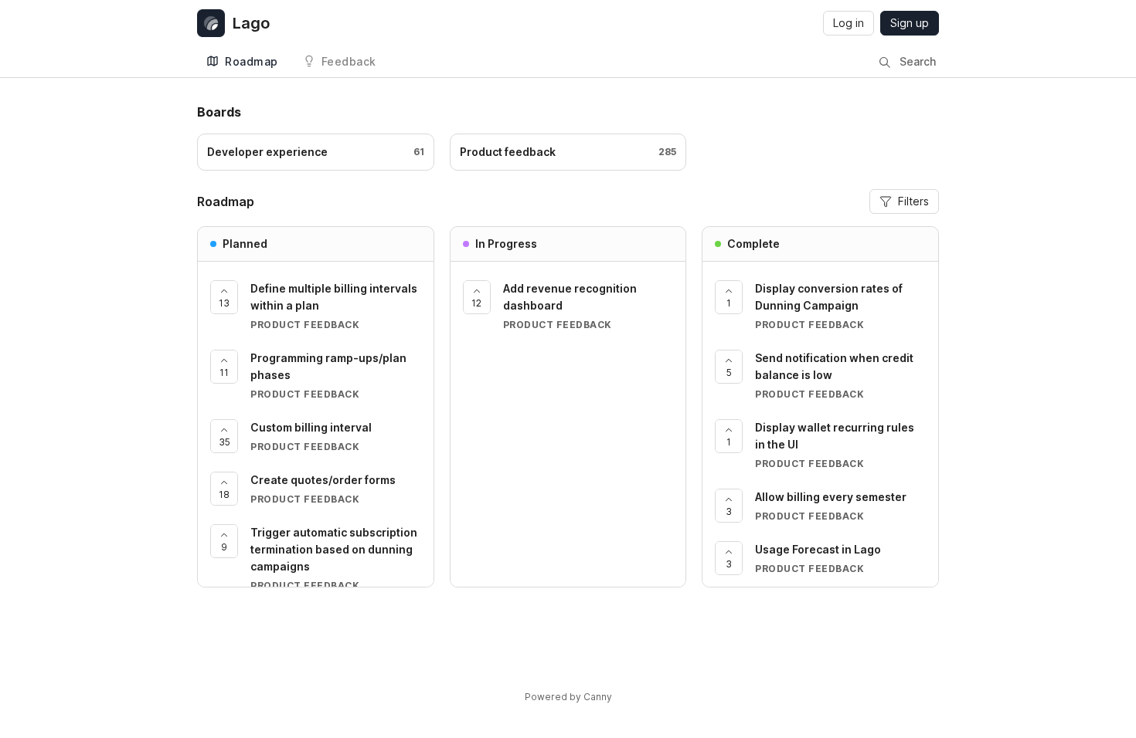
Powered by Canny (568, 696)
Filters (913, 201)
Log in (848, 22)
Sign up (909, 22)
